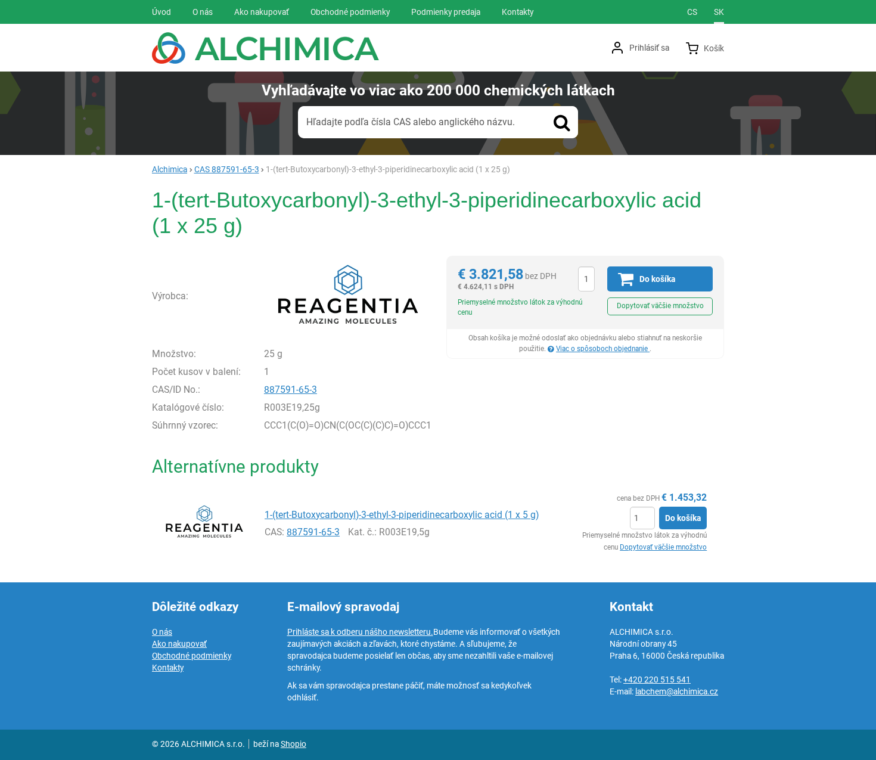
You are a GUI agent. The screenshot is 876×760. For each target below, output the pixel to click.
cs (692, 12)
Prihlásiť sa (649, 47)
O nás (162, 632)
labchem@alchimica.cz (676, 691)
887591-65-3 (290, 389)
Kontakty (168, 667)
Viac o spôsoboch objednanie (603, 349)
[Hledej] (562, 122)
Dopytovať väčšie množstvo (660, 306)
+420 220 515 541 (657, 679)
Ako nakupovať (179, 644)
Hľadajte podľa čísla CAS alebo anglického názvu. (410, 122)
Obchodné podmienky (191, 655)
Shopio (293, 744)
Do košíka (683, 518)
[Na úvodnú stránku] (265, 48)
